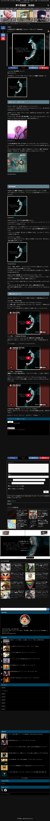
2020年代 (9, 507)
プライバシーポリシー (5, 793)
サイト (9, 483)
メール (10, 480)
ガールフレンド (11, 140)
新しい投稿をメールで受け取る (16, 488)
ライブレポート (4, 690)
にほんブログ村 (16, 423)
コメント (11, 462)
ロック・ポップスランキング (20, 429)
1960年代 (3, 693)
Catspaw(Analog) (11, 263)
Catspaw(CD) (10, 217)
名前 (10, 474)
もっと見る (24, 778)
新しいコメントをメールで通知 (16, 486)
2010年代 (3, 709)
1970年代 (3, 696)
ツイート (3, 783)
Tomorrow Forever (11, 174)
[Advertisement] (28, 179)
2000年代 (3, 706)
